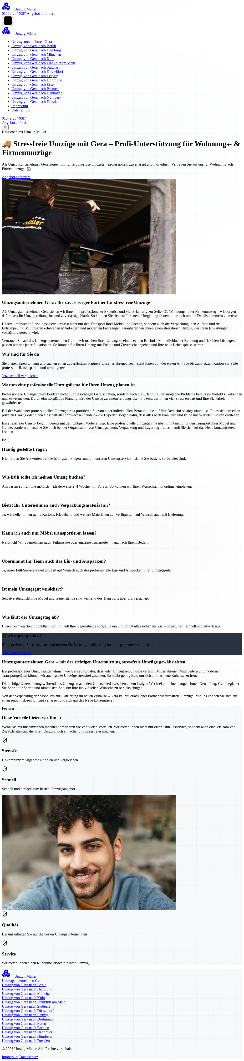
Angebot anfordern (41, 13)
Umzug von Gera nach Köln (32, 59)
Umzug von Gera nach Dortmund (36, 80)
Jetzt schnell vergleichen (20, 376)
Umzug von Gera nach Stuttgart (35, 67)
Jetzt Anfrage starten (17, 653)
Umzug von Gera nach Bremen (35, 89)
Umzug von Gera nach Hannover (36, 93)
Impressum (19, 106)
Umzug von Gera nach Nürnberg (36, 97)
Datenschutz (20, 110)
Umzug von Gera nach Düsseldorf (37, 72)
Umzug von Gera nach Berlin (33, 46)
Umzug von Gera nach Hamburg (36, 50)
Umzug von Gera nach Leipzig (34, 76)
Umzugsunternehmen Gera (31, 42)
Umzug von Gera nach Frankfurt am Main (43, 63)
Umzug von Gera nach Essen (33, 84)
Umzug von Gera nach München (36, 54)
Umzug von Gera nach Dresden (35, 102)
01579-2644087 (14, 13)
